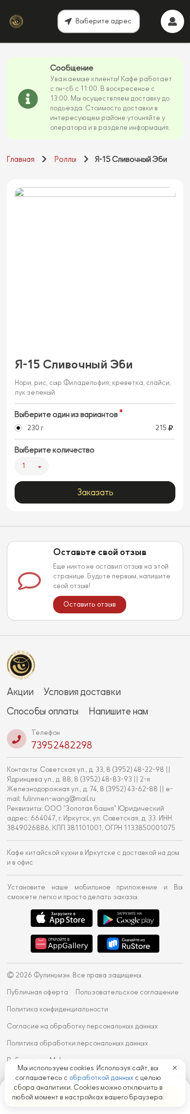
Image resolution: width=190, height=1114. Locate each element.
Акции (20, 691)
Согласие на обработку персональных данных (82, 1026)
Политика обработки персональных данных (77, 1043)
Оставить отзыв (89, 604)
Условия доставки (82, 691)
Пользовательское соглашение (127, 992)
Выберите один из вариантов (66, 414)
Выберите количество (55, 450)
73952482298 (61, 745)
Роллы (65, 159)
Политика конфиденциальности (57, 1009)
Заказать (95, 492)
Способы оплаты (43, 711)
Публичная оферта (37, 992)
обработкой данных (102, 1077)
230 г (35, 428)
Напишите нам (118, 711)
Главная (21, 159)
